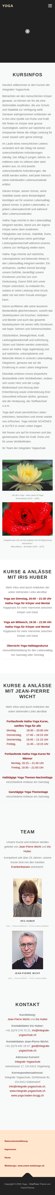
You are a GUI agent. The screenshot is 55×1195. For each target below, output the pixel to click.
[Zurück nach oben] (27, 1177)
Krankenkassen (20, 866)
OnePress (34, 1184)
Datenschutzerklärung (16, 1141)
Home (8, 1157)
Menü (49, 6)
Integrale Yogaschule (27, 1061)
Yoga (7, 6)
